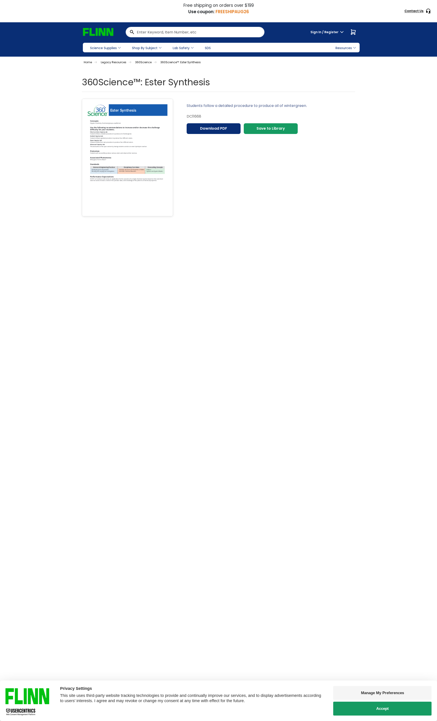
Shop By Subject (145, 48)
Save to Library (271, 128)
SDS (208, 48)
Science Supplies (103, 48)
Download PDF (213, 128)
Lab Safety (181, 48)
